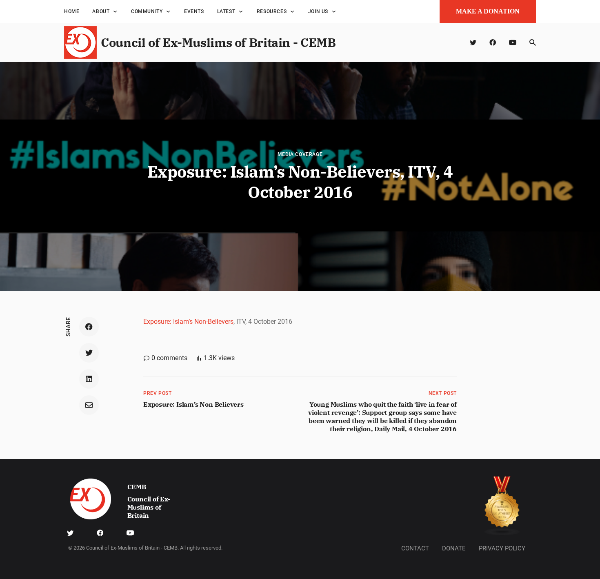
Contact (415, 548)
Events (194, 11)
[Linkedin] (89, 379)
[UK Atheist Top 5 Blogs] (502, 506)
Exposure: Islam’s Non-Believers (188, 321)
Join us (318, 11)
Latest (226, 11)
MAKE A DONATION (488, 11)
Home (71, 11)
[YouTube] (512, 42)
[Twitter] (473, 42)
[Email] (89, 405)
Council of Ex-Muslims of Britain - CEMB (218, 42)
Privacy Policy (502, 548)
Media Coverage (300, 154)
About (100, 11)
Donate (454, 548)
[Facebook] (492, 42)
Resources (272, 11)
